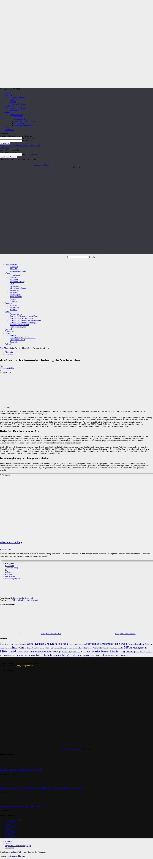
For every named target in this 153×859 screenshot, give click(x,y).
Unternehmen (17, 655)
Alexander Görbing (7, 368)
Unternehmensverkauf (83, 655)
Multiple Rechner (20, 123)
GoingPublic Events (17, 340)
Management (14, 286)
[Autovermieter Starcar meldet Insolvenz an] (6, 801)
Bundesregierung (11, 568)
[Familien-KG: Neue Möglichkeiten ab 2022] (6, 765)
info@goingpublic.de (25, 666)
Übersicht (18, 117)
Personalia (13, 310)
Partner (7, 312)
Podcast (8, 344)
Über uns (8, 95)
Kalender (13, 335)
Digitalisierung (15, 275)
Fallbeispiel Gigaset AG (23, 125)
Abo (6, 128)
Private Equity (90, 651)
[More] (97, 586)
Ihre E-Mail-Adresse (30, 154)
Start (1, 348)
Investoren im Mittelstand (19, 325)
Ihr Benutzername (29, 138)
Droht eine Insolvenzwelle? (24, 598)
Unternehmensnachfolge (55, 654)
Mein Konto (9, 130)
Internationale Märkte (43, 648)
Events (7, 333)
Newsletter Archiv (16, 110)
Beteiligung (5, 644)
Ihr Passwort (27, 141)
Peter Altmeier (10, 576)
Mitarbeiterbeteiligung (18, 288)
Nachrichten (14, 307)
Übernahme (124, 655)
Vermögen (13, 301)
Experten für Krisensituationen (21, 318)
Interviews (13, 269)
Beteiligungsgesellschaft (19, 644)
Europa (84, 644)
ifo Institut (8, 572)
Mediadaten (9, 106)
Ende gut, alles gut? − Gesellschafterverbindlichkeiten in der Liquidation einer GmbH (42, 788)
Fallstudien (14, 267)
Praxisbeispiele (20, 119)
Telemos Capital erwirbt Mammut (25, 600)
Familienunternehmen (99, 643)
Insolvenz (18, 647)
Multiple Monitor (16, 115)
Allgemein (8, 348)
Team (12, 100)
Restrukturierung (16, 297)
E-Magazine (9, 331)
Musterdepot (14, 290)
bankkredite (9, 566)
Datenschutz (4, 148)
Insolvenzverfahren (30, 648)
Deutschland (42, 643)
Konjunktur (98, 648)
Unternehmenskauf (32, 655)
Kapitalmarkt (84, 648)
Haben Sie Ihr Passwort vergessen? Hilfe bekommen (20, 146)
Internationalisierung (17, 282)
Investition (69, 648)
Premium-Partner (16, 314)
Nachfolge (13, 292)
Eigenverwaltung (73, 644)
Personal (77, 652)
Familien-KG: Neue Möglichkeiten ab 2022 (21, 770)
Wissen (7, 273)
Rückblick (13, 342)
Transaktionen (148, 652)
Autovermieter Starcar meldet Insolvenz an (21, 806)
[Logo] (17, 260)
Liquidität (120, 648)
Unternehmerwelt (11, 264)
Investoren (76, 648)
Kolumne (13, 305)
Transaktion (139, 652)
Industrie (2, 648)
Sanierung (130, 651)
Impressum (9, 841)
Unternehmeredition (17, 97)
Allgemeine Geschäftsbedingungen (18, 846)
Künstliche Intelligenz (110, 648)
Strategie (13, 299)
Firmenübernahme (135, 644)
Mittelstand (9, 574)
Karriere (13, 102)
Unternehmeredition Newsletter (16, 108)
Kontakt (8, 93)
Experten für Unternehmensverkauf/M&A (25, 320)
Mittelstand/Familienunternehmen (33, 651)
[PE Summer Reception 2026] (78, 180)
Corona (31, 643)
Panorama (8, 303)
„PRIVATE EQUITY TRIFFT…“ (23, 338)
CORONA (9, 354)
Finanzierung (14, 277)
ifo (6, 570)
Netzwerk (8, 329)
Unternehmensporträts (18, 271)
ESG (80, 644)
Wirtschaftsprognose (12, 579)
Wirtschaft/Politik (113, 655)
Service (7, 112)
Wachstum (101, 655)
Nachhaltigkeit (15, 295)
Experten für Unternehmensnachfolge (24, 316)
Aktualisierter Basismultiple (24, 121)
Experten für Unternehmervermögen (23, 322)
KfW (91, 648)
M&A (12, 284)
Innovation (14, 279)
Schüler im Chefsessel (18, 104)
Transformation (5, 655)
